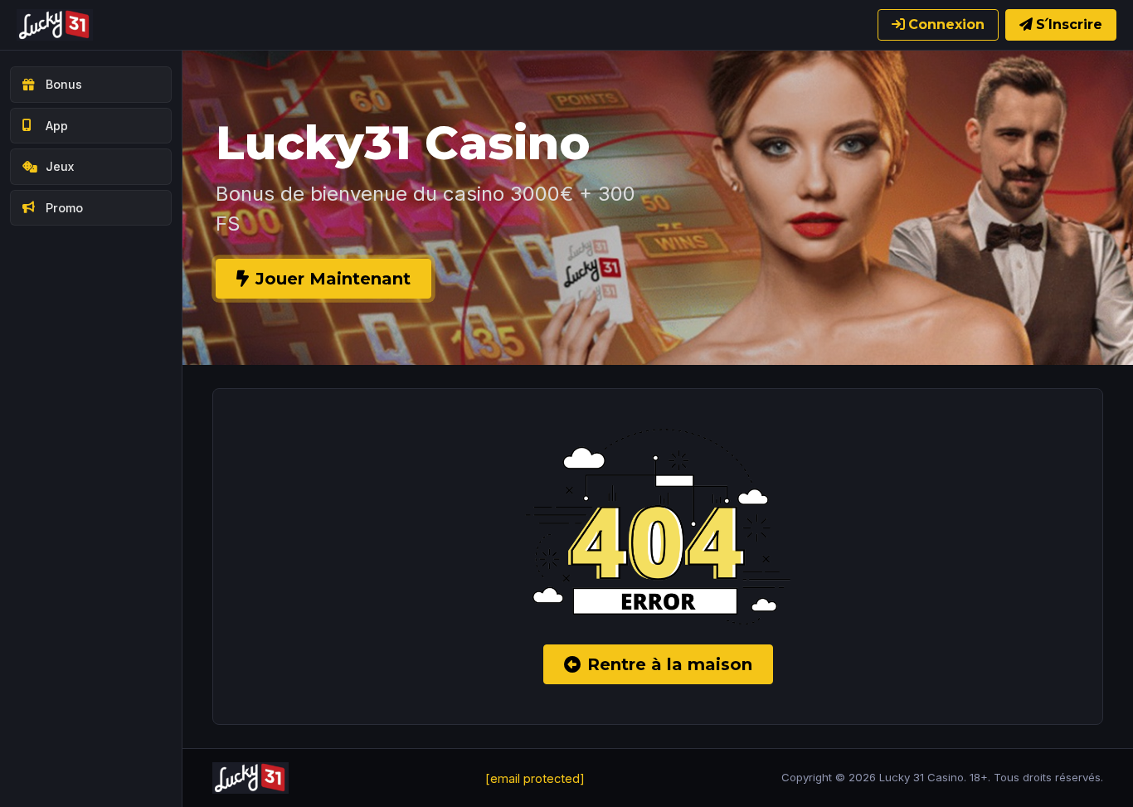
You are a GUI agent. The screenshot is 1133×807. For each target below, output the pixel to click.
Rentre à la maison (669, 664)
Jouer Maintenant (333, 279)
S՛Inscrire (1069, 24)
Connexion (946, 24)
